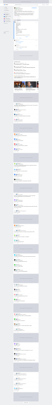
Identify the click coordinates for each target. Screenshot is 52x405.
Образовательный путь (21, 225)
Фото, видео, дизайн (20, 270)
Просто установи (20, 119)
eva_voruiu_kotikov (17, 66)
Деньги (18, 240)
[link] (19, 86)
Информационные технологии (22, 314)
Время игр (19, 319)
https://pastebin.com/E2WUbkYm (19, 41)
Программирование (20, 8)
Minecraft (19, 324)
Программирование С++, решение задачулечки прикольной (24, 67)
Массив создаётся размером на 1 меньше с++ (22, 73)
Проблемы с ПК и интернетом (22, 230)
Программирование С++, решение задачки (21, 64)
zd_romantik (16, 75)
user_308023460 (17, 72)
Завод (18, 235)
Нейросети (19, 139)
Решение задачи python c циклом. (20, 70)
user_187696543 (17, 69)
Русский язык (20, 69)
